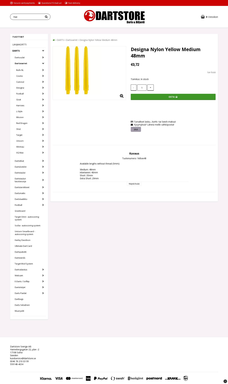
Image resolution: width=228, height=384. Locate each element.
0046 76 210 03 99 (19, 361)
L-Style (19, 111)
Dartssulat (20, 57)
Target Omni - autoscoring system (27, 218)
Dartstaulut (20, 172)
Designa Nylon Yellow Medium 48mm (98, 40)
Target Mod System (24, 263)
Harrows (20, 105)
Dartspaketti (20, 251)
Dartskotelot (20, 166)
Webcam (19, 275)
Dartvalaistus (21, 269)
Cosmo (19, 76)
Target (19, 135)
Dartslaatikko (21, 199)
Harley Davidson (22, 240)
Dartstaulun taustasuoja (20, 180)
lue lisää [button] (212, 72)
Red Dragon (21, 123)
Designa (20, 87)
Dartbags (19, 299)
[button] (209, 17)
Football (20, 93)
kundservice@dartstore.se (23, 358)
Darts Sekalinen (22, 305)
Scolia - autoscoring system (27, 225)
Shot (18, 129)
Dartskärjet (20, 287)
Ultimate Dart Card (23, 246)
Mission (20, 117)
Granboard (20, 210)
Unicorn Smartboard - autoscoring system (25, 233)
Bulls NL (20, 70)
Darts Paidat (20, 293)
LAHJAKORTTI (19, 44)
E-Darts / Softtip (22, 281)
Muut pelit (19, 310)
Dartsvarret (21, 63)
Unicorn (20, 140)
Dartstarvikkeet (22, 187)
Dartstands (20, 257)
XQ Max (20, 152)
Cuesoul (20, 81)
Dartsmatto (20, 193)
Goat (18, 99)
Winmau (20, 146)
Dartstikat (19, 160)
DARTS (16, 50)
